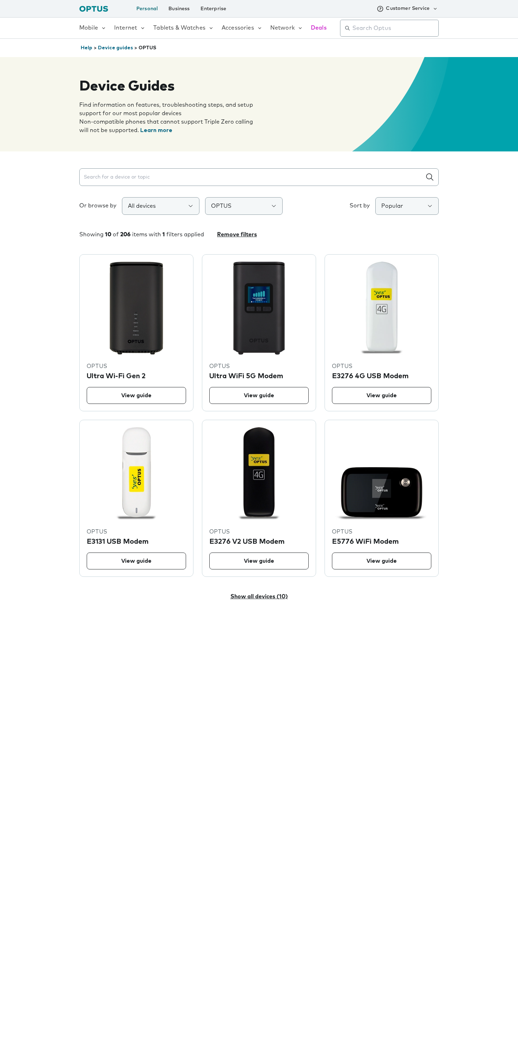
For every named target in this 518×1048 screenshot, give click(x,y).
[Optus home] (93, 8)
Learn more (156, 130)
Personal (147, 8)
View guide (136, 395)
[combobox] (394, 28)
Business (179, 8)
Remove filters (237, 234)
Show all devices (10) (259, 596)
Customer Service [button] (408, 8)
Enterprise (214, 8)
